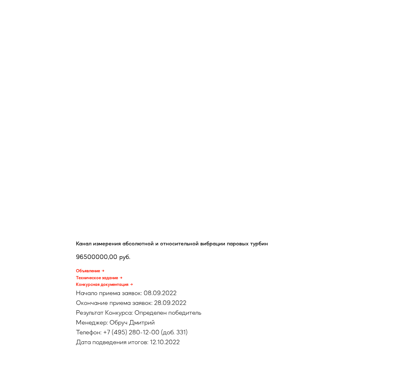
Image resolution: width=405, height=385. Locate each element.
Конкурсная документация (102, 284)
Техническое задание (97, 277)
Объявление (88, 270)
